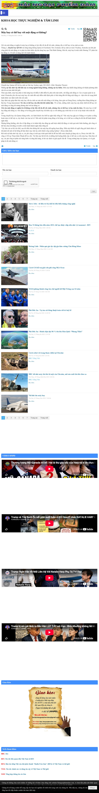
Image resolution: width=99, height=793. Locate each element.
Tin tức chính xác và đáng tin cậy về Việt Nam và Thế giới (27, 769)
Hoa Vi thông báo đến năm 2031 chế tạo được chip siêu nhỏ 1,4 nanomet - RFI (59, 225)
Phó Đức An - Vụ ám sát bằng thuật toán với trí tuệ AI (50, 310)
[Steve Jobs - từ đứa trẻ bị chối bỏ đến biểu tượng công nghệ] (14, 212)
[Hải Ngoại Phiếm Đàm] (49, 5)
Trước (73, 29)
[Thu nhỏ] (2, 29)
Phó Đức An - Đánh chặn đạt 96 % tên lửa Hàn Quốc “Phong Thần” (55, 332)
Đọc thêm (31, 209)
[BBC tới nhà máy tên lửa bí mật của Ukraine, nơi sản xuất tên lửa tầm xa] (14, 382)
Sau (78, 29)
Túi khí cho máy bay (37, 395)
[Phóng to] (5, 29)
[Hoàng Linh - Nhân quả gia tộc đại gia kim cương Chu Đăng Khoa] (14, 255)
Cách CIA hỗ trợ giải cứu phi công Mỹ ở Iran (46, 268)
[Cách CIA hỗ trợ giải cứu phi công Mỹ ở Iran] (14, 276)
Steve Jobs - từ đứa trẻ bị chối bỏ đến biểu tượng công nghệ (52, 204)
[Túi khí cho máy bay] (14, 404)
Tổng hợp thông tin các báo (16, 774)
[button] (3, 13)
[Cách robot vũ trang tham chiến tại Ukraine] (14, 361)
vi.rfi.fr (31, 230)
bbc (7, 754)
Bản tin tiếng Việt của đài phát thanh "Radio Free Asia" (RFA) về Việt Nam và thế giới (38, 764)
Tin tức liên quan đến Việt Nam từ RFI (19, 759)
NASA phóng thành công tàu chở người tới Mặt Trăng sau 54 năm (54, 289)
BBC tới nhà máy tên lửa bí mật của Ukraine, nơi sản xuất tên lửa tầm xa (57, 374)
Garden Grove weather (49, 452)
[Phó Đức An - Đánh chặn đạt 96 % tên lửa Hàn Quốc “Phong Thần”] (14, 340)
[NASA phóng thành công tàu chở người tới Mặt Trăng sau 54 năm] (14, 297)
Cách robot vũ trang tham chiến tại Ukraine (46, 353)
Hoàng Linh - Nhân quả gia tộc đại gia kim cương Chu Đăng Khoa (55, 246)
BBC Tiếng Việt (34, 358)
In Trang (2, 146)
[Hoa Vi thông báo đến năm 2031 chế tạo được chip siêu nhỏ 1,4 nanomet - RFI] (14, 233)
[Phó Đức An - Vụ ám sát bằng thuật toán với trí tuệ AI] (14, 319)
